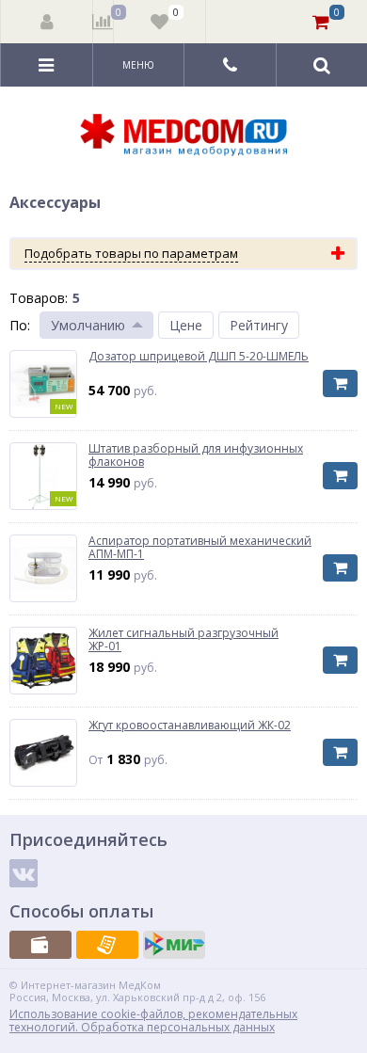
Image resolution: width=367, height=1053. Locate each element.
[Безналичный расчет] (107, 945)
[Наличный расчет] (40, 945)
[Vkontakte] (23, 873)
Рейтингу (259, 325)
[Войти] (47, 21)
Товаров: (38, 298)
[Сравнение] (103, 21)
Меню (138, 65)
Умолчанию (88, 325)
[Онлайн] (174, 945)
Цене (185, 325)
